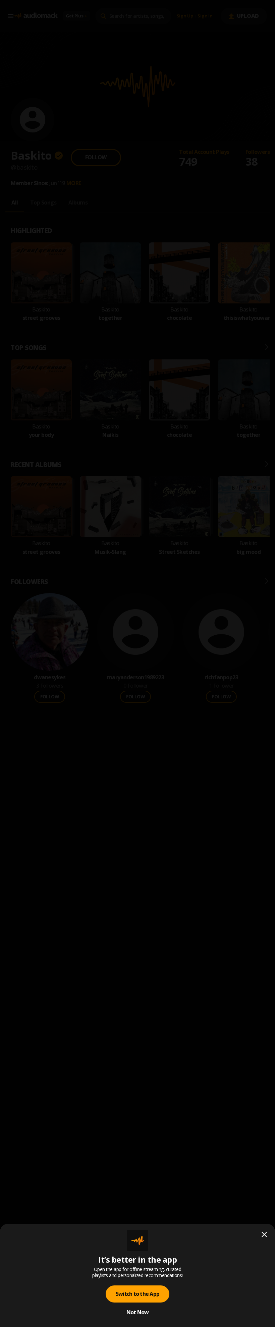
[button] (137, 663)
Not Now (137, 1312)
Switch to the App (137, 1293)
